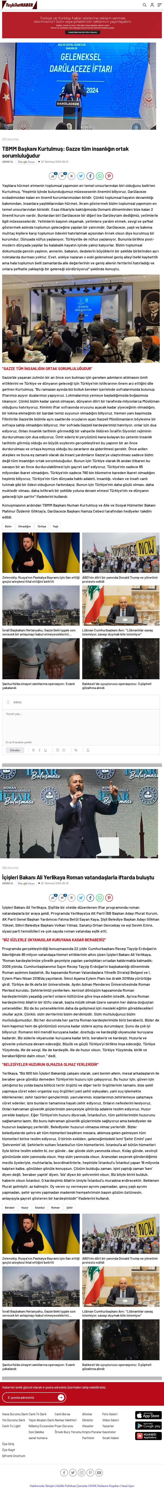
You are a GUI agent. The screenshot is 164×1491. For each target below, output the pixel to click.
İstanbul (40, 1207)
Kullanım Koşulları (109, 1486)
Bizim (8, 526)
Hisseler (88, 1426)
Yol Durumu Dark (13, 1420)
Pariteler (88, 1438)
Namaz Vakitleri (65, 1420)
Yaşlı (55, 526)
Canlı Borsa (62, 1414)
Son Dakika (36, 1432)
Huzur (24, 1207)
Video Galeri (110, 1420)
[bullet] (64, 750)
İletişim (50, 1486)
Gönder (15, 750)
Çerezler (83, 1486)
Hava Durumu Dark (15, 1414)
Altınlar (87, 1414)
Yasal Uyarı (127, 1486)
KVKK (92, 1486)
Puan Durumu (64, 1426)
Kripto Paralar (92, 1432)
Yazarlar (108, 1426)
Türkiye (41, 526)
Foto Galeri (109, 1414)
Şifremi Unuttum (13, 1456)
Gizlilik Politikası (66, 1486)
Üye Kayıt (8, 1450)
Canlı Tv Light (11, 1426)
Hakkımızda (37, 1486)
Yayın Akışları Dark (41, 1420)
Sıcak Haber (110, 1438)
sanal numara (38, 1438)
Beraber (10, 1207)
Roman (55, 1207)
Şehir (69, 1207)
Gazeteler (109, 1432)
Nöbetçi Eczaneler (41, 1426)
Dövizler (87, 1420)
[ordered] (58, 750)
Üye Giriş (8, 1444)
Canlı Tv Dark (38, 1414)
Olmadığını (24, 526)
